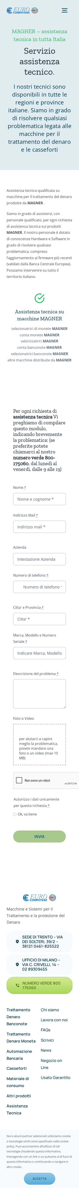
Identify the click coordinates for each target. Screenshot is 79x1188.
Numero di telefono (30, 575)
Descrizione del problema (36, 673)
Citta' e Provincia (28, 607)
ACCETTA (40, 1179)
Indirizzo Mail (25, 515)
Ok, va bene (27, 814)
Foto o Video (23, 718)
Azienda (19, 547)
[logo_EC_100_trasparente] (22, 9)
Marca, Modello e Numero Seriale (34, 638)
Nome (19, 487)
